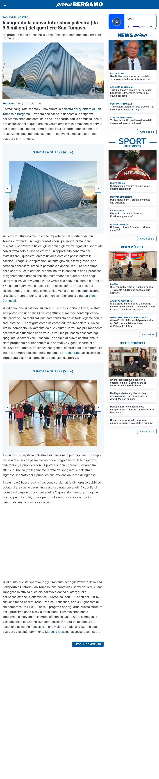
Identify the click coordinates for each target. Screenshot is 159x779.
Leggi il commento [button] (88, 644)
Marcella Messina (57, 631)
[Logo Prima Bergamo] (79, 4)
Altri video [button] (148, 334)
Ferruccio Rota (70, 353)
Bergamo (23, 114)
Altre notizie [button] (147, 131)
